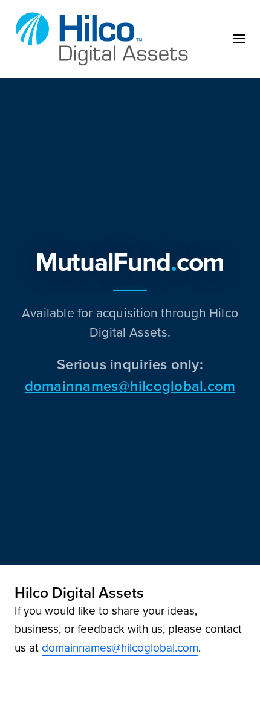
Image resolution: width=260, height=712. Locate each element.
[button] (239, 39)
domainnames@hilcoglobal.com (130, 386)
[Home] (105, 39)
